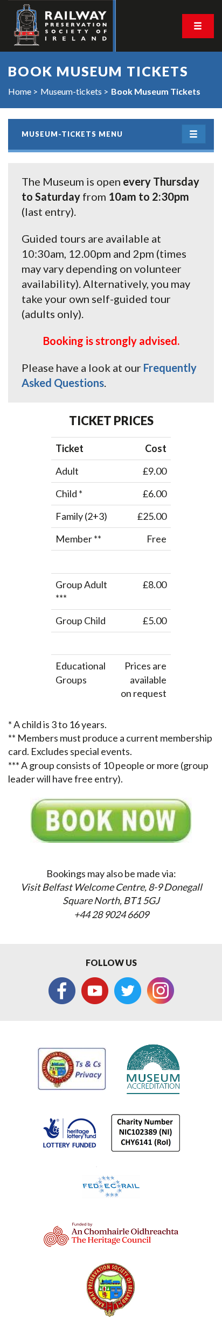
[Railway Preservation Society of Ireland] (62, 26)
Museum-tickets (71, 91)
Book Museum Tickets (155, 91)
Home (19, 91)
